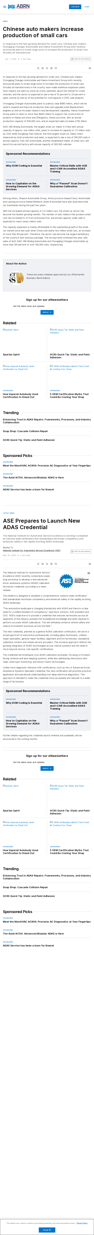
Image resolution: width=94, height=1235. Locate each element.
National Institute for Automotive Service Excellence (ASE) (31, 550)
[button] (5, 7)
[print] (90, 68)
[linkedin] (42, 68)
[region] (47, 1227)
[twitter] (47, 68)
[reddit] (51, 68)
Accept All (47, 1230)
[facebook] (38, 68)
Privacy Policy (82, 1223)
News (5, 21)
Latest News (8, 513)
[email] (56, 68)
